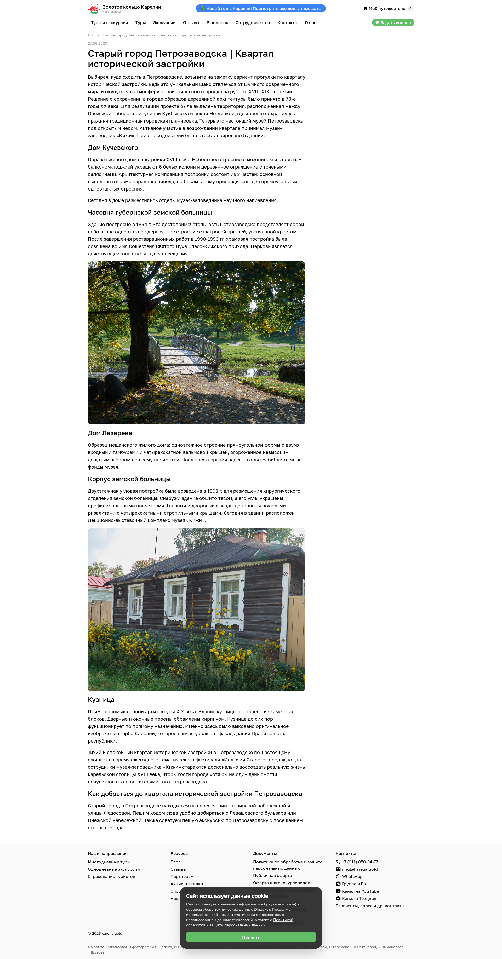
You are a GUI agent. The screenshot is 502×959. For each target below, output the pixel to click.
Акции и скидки (186, 883)
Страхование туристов (111, 876)
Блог (92, 35)
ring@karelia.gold (360, 869)
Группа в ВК (354, 883)
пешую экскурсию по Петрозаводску (225, 820)
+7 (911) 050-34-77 (360, 861)
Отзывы (178, 869)
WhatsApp (352, 876)
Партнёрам (182, 876)
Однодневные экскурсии (114, 869)
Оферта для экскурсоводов (281, 882)
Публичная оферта (272, 875)
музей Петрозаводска (278, 121)
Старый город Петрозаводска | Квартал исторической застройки (161, 35)
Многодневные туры (109, 861)
